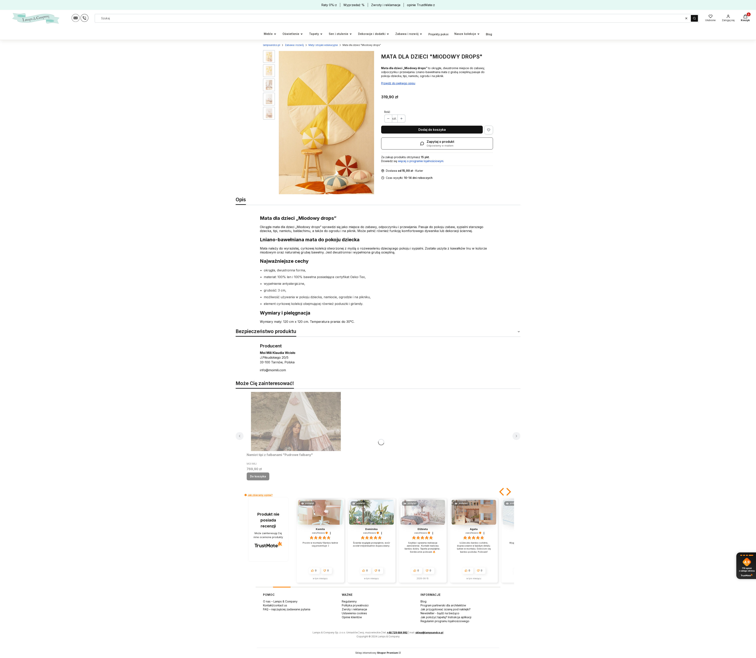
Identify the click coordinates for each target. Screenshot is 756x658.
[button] (694, 18)
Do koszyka (258, 476)
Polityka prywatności (355, 605)
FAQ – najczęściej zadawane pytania (286, 609)
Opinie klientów (352, 617)
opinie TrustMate (419, 5)
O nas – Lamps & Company (280, 601)
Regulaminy (349, 601)
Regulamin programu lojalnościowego (445, 621)
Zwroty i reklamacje (385, 5)
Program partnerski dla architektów (443, 605)
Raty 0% (327, 5)
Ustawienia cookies (354, 613)
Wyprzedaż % (354, 5)
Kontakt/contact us (275, 605)
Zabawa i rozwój (294, 45)
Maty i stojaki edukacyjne (323, 45)
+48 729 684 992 (397, 632)
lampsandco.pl (271, 45)
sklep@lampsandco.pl (429, 632)
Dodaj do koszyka (432, 130)
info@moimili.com (273, 370)
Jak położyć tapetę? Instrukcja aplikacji (446, 617)
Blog (423, 601)
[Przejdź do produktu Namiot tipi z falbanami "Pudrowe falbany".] (296, 421)
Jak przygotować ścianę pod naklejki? (446, 609)
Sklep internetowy (376, 652)
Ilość (387, 111)
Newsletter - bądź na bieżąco (440, 613)
